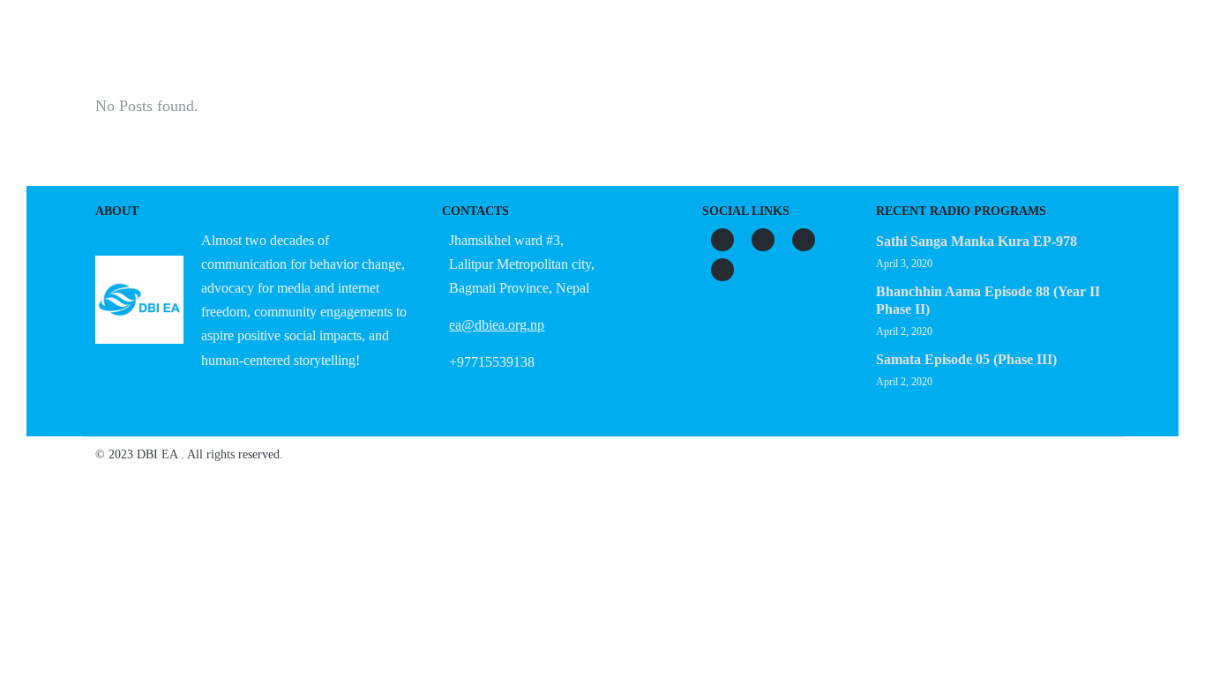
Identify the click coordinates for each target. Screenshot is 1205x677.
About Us (382, 57)
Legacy (809, 57)
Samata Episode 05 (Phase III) (966, 359)
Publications (708, 57)
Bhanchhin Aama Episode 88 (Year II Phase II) (988, 300)
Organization (490, 57)
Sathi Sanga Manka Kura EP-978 (976, 241)
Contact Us (905, 57)
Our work (601, 57)
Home (299, 57)
